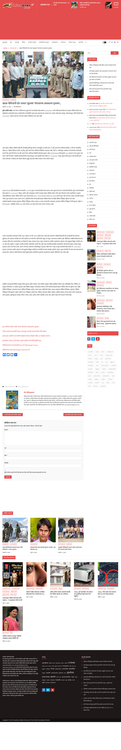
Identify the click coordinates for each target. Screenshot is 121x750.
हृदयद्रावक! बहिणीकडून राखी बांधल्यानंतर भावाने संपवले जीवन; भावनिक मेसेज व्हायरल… (101, 84)
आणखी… (81, 42)
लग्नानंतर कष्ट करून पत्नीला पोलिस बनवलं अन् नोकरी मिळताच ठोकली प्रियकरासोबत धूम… (99, 699)
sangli (90, 379)
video (107, 383)
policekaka (110, 372)
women (95, 386)
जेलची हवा (5, 243)
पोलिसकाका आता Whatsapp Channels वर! (16, 349)
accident (90, 352)
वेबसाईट (6, 463)
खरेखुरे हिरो (5, 544)
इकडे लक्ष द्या (5, 261)
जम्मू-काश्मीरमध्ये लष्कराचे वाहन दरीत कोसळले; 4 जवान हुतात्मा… (12, 548)
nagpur (97, 369)
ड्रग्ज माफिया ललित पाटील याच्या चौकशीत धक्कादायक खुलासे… (21, 326)
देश (11, 42)
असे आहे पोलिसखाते (94, 146)
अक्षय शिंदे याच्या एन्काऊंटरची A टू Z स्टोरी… (104, 124)
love (97, 365)
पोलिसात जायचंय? (93, 195)
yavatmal (102, 386)
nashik (104, 369)
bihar (102, 352)
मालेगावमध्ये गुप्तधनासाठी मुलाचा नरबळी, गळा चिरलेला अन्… (43, 548)
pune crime (97, 376)
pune (26, 387)
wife (89, 386)
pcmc (97, 372)
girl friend (108, 359)
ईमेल (5, 455)
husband (90, 362)
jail (106, 362)
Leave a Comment (9, 387)
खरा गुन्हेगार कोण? (93, 160)
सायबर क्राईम (32, 42)
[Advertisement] (60, 25)
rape (113, 376)
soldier (103, 379)
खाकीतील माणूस (44, 42)
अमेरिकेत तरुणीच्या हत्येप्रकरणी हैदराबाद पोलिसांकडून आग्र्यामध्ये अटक (99, 689)
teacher (97, 383)
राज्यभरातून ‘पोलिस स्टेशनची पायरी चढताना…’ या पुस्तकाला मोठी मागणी (106, 242)
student (110, 379)
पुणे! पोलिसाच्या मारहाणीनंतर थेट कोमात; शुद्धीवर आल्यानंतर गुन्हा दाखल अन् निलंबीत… (102, 78)
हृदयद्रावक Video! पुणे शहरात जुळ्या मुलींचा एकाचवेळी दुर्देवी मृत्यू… (22, 340)
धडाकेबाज (55, 42)
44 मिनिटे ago (78, 7)
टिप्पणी (6, 430)
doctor (90, 359)
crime (19, 387)
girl (101, 359)
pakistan (90, 372)
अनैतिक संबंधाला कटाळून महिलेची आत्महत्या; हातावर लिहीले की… (12, 637)
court (95, 355)
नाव (5, 448)
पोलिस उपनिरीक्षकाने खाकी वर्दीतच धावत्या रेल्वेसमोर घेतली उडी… (85, 4)
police (23, 387)
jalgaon (112, 362)
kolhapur (90, 365)
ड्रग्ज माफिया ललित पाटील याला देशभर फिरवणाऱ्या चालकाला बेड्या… (74, 415)
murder (90, 369)
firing (96, 359)
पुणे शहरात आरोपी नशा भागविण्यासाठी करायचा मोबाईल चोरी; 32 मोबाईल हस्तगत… (26, 336)
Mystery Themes (45, 720)
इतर (90, 153)
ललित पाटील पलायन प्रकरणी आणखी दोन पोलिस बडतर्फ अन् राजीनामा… (60, 593)
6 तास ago (111, 7)
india (97, 362)
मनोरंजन (63, 42)
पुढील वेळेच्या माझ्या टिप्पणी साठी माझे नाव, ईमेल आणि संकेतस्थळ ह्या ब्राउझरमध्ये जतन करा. (25, 472)
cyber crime (109, 355)
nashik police (112, 369)
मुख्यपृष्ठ (4, 42)
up (103, 383)
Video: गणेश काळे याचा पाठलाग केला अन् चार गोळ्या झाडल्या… (107, 593)
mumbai (113, 365)
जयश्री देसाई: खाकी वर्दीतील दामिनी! (13, 415)
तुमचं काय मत (92, 177)
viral (113, 383)
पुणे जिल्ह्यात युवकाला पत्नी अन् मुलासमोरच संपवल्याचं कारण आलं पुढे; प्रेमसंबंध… (102, 72)
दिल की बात (92, 181)
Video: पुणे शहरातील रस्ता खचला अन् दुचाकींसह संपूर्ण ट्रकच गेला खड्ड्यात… (83, 594)
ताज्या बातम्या (6, 100)
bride (89, 355)
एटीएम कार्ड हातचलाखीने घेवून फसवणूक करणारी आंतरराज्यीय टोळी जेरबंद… (24, 331)
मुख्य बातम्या (92, 209)
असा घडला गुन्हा (93, 142)
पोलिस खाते (4, 194)
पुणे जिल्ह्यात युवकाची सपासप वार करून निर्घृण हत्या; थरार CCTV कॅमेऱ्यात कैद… (98, 709)
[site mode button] (104, 42)
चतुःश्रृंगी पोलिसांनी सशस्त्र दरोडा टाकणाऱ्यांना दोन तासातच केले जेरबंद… (70, 548)
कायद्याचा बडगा (6, 191)
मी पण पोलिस (92, 205)
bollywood (110, 352)
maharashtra (105, 365)
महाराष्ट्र (3, 279)
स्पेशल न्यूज (3, 197)
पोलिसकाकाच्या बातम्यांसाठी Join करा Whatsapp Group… (20, 345)
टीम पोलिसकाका (17, 106)
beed (97, 352)
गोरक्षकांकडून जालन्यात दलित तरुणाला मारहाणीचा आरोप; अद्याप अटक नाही (99, 693)
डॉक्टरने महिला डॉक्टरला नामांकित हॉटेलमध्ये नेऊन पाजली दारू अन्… (35, 593)
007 (90, 124)
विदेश (23, 42)
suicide (90, 383)
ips (102, 362)
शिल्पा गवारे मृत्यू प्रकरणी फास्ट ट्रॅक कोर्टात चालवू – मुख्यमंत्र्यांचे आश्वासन (100, 90)
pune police (106, 376)
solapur (96, 379)
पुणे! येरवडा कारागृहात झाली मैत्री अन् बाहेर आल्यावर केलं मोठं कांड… (99, 704)
